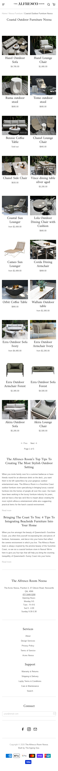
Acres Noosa (28, 655)
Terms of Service (28, 650)
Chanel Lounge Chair (43, 140)
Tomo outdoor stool (42, 100)
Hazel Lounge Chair (43, 60)
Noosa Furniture (15, 13)
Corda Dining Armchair (43, 264)
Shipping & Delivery (30, 676)
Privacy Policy (28, 646)
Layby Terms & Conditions (30, 681)
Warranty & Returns (30, 671)
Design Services (28, 641)
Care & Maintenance (30, 686)
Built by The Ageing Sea (28, 748)
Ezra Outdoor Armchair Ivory (43, 344)
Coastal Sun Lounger (15, 220)
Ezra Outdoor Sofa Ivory (15, 344)
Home (4, 13)
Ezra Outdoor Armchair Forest (15, 384)
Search (30, 691)
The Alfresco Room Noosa (36, 744)
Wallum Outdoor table (43, 304)
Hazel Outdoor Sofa (15, 60)
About (27, 636)
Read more (6, 510)
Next (32, 443)
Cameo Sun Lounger (15, 264)
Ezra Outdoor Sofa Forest (43, 384)
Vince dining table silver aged (43, 180)
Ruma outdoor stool (15, 100)
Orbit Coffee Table (15, 302)
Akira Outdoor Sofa (15, 424)
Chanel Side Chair (15, 178)
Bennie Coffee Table (15, 140)
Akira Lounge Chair (43, 424)
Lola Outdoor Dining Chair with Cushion (43, 222)
